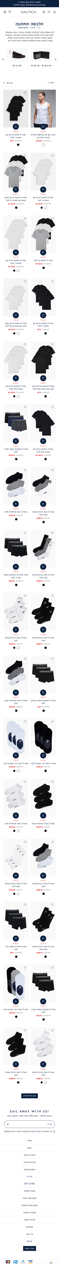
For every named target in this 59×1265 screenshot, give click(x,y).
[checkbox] (41, 57)
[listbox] (43, 145)
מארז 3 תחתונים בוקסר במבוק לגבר (43, 702)
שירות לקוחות (29, 1219)
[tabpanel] (41, 57)
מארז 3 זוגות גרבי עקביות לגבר (43, 763)
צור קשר (29, 1234)
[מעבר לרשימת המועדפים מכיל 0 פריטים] (10, 11)
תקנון (29, 1147)
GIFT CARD (29, 1183)
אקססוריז (33, 27)
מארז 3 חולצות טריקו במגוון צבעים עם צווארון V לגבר (16, 199)
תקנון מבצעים (29, 1169)
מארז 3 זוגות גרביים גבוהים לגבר (43, 639)
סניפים (29, 1241)
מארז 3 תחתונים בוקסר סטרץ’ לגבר (16, 450)
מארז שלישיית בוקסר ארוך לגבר (16, 948)
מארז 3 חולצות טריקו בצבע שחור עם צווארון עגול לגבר (16, 325)
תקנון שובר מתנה (30, 1198)
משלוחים (29, 1226)
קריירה (29, 1176)
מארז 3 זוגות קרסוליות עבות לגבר (15, 702)
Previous (56, 59)
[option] (43, 145)
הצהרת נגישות (29, 1154)
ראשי (39, 27)
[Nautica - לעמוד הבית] (28, 12)
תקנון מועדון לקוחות (29, 1205)
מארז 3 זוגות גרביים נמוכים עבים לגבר (43, 513)
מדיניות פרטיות (30, 1162)
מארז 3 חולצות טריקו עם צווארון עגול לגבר (16, 387)
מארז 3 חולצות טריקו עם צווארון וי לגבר (16, 136)
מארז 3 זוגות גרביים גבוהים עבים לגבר (43, 576)
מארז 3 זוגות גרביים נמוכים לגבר (43, 885)
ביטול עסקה (29, 1248)
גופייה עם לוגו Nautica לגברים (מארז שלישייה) (43, 136)
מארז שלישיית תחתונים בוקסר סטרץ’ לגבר (16, 576)
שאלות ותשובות (29, 1212)
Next (3, 59)
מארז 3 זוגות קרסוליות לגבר (15, 511)
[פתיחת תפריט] (54, 12)
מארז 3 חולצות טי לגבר (43, 260)
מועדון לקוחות (29, 1190)
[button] (5, 12)
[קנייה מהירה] (43, 127)
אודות (29, 1140)
